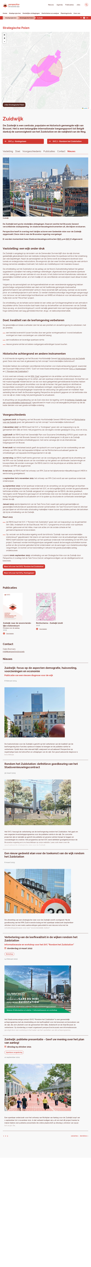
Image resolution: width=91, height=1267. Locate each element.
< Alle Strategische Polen (14, 105)
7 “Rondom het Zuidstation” (16, 371)
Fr (81, 18)
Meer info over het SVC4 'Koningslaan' (19, 573)
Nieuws (51, 5)
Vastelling (8, 151)
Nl (84, 18)
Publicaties (69, 5)
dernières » (84, 1136)
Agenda (60, 5)
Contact (61, 151)
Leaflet (85, 108)
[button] (4, 35)
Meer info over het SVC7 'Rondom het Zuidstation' (24, 566)
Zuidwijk (40, 18)
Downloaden (10, 633)
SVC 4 (60, 239)
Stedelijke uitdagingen (31, 13)
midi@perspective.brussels (14, 652)
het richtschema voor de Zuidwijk (71, 358)
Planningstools (66, 13)
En (87, 18)
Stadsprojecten (15, 13)
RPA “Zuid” (35, 376)
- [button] (4, 41)
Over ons (76, 13)
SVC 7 (68, 239)
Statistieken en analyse (50, 13)
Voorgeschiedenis (31, 151)
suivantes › (75, 1136)
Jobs (78, 5)
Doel (17, 151)
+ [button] (4, 38)
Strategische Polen (27, 18)
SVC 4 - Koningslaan (17, 141)
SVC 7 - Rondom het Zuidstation (67, 141)
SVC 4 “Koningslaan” (78, 369)
